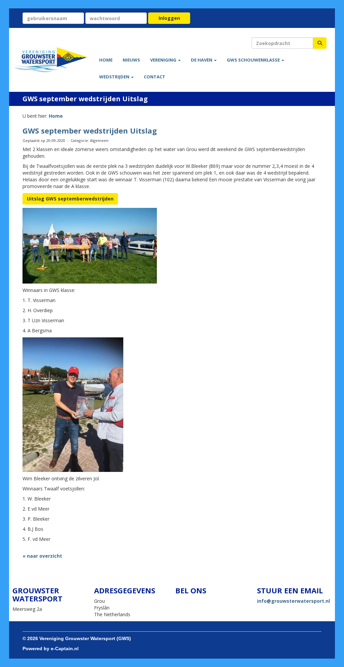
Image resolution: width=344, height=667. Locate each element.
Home (106, 60)
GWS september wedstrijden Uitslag (90, 130)
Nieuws (131, 60)
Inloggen (169, 18)
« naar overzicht (42, 556)
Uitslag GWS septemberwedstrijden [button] (70, 198)
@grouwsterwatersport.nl (293, 601)
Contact (154, 77)
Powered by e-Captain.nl (51, 648)
